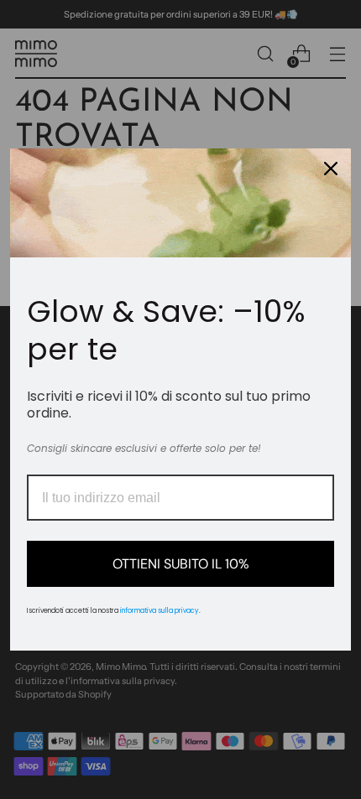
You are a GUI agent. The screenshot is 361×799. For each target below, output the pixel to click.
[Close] (331, 168)
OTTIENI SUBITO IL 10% (180, 564)
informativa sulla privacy (159, 610)
